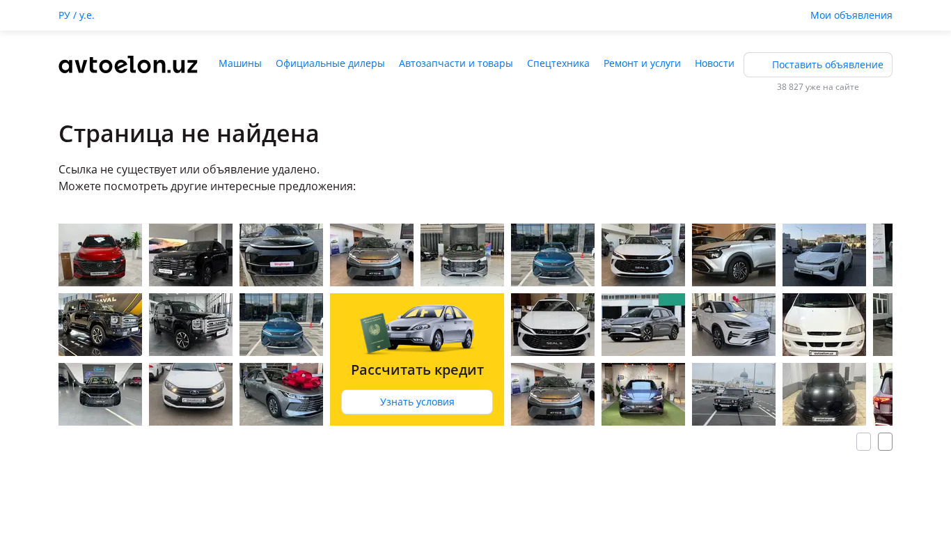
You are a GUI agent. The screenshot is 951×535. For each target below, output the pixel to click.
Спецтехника (558, 63)
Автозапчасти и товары (456, 63)
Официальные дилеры (330, 63)
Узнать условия (417, 401)
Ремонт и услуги (642, 63)
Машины (240, 63)
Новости (714, 63)
